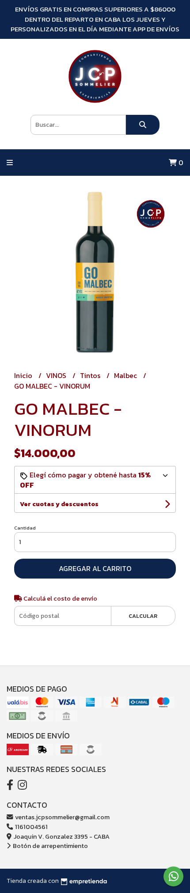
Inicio (24, 375)
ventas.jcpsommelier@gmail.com (62, 817)
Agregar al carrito (95, 568)
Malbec (126, 375)
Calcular (143, 616)
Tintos (91, 375)
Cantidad (25, 527)
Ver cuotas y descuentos (59, 504)
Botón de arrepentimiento (49, 846)
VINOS (57, 375)
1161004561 (31, 827)
